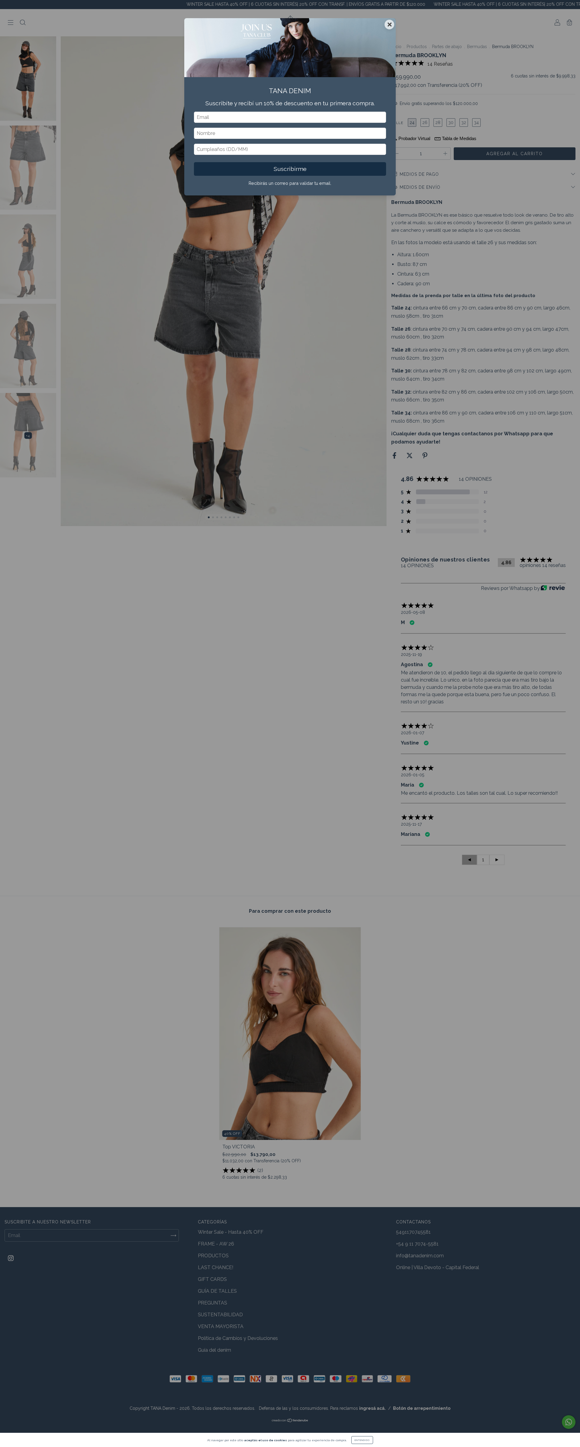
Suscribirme (290, 168)
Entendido (362, 1440)
